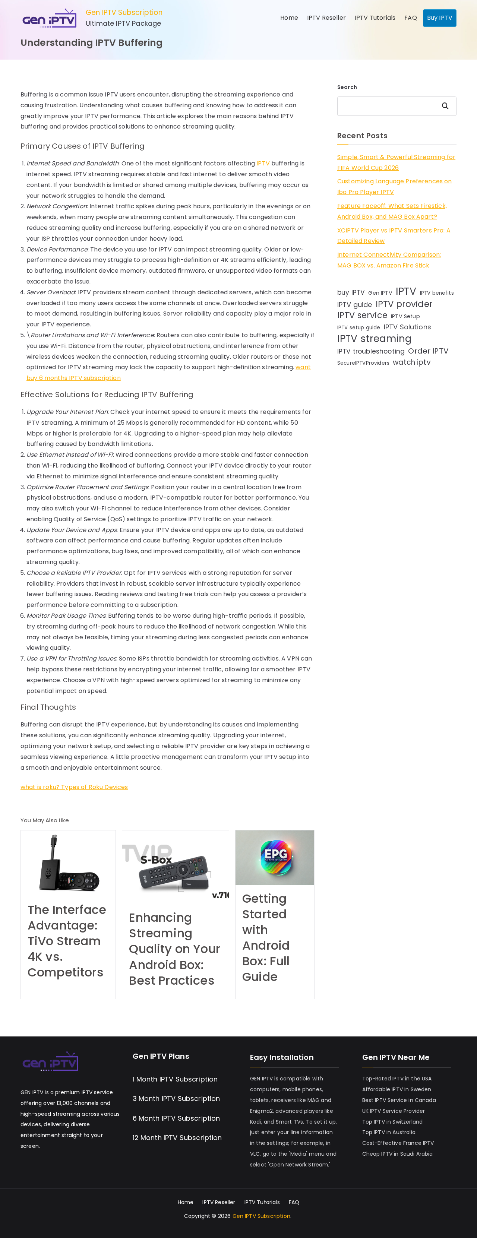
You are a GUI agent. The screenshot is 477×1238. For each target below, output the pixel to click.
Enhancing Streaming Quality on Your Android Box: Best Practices (174, 949)
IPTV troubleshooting (371, 351)
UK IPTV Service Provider (393, 1111)
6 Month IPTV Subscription (176, 1118)
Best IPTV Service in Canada (399, 1100)
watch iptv (412, 362)
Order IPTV (428, 351)
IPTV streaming (374, 338)
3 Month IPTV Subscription (176, 1098)
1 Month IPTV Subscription (175, 1079)
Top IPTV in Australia (389, 1132)
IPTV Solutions (407, 327)
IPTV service (362, 315)
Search (347, 87)
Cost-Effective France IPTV (398, 1143)
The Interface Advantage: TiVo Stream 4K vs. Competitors (67, 941)
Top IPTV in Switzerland (392, 1121)
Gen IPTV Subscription (124, 12)
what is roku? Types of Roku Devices (74, 787)
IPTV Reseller (326, 17)
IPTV (263, 163)
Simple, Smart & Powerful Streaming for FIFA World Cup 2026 (396, 162)
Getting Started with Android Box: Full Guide (266, 937)
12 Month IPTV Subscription (177, 1137)
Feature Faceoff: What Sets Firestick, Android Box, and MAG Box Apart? (392, 211)
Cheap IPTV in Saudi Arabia (397, 1154)
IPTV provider (404, 304)
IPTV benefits (437, 293)
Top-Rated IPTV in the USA (397, 1078)
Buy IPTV (439, 17)
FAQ (410, 17)
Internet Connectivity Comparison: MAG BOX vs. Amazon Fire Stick (389, 260)
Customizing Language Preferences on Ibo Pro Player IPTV (394, 186)
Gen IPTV (380, 293)
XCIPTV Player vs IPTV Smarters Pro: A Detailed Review (394, 236)
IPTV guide (354, 304)
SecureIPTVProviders (363, 363)
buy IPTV (351, 292)
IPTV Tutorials (375, 17)
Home (289, 17)
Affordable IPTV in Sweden (397, 1089)
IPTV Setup (405, 316)
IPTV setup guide (358, 327)
